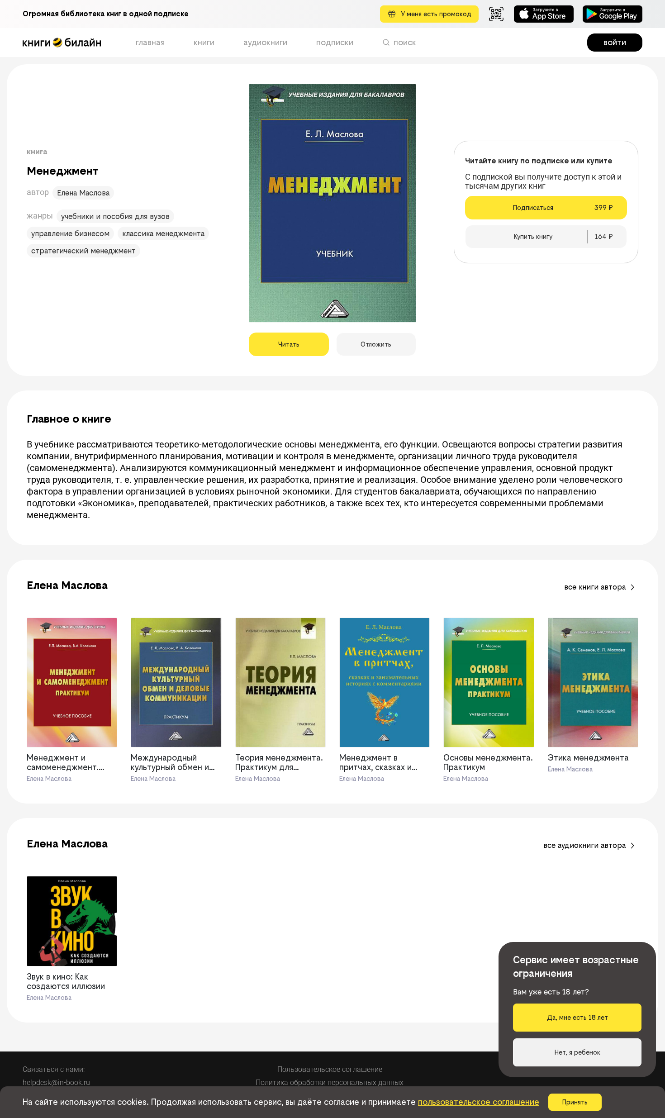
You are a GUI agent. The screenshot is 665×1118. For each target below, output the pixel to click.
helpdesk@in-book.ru (56, 1082)
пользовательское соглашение (478, 1102)
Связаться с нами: (54, 1069)
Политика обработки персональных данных (330, 1082)
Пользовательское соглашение (329, 1069)
